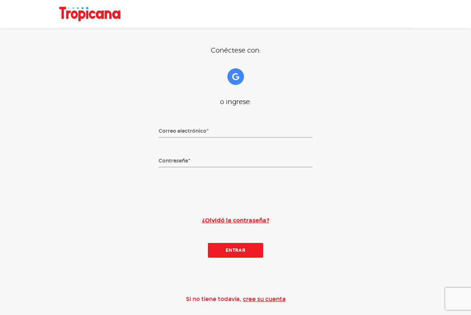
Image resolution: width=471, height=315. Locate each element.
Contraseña (173, 161)
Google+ (235, 76)
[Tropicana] (90, 14)
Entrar (236, 250)
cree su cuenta (264, 299)
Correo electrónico (182, 131)
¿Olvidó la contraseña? (235, 220)
